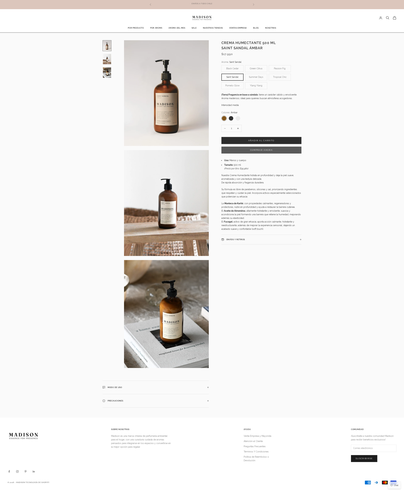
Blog (256, 28)
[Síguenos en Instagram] (17, 471)
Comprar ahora (261, 150)
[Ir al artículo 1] (107, 45)
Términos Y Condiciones (256, 451)
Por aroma (156, 28)
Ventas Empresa (238, 28)
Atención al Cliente (253, 441)
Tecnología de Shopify (37, 482)
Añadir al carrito (261, 140)
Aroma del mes (177, 28)
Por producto (136, 28)
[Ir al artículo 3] (107, 72)
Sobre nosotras (120, 429)
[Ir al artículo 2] (107, 59)
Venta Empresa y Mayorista (257, 436)
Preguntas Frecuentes (255, 446)
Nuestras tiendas (213, 28)
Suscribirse (364, 458)
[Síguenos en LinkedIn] (33, 471)
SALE (194, 28)
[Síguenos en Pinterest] (25, 471)
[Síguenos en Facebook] (9, 471)
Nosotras (270, 28)
